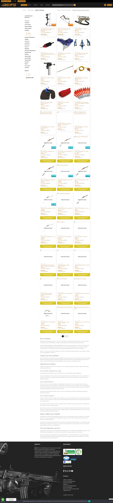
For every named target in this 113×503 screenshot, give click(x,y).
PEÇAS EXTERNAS (28, 58)
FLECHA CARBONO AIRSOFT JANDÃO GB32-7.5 (82, 266)
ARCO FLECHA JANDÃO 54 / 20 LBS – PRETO (82, 209)
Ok (89, 501)
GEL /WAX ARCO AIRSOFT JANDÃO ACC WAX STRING (47, 127)
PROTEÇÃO (27, 61)
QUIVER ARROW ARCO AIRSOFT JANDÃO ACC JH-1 (81, 29)
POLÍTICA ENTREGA (67, 487)
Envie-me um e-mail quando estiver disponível (48, 161)
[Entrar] (105, 5)
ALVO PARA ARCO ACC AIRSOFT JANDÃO (81, 237)
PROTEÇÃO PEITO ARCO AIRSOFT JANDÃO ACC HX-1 (64, 54)
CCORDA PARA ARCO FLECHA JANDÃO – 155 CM (63, 322)
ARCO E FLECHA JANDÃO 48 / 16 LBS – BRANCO (48, 237)
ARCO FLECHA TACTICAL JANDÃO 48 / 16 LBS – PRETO (65, 209)
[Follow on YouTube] (15, 1)
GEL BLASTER (27, 43)
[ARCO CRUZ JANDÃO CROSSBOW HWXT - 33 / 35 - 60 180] (65, 19)
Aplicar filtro (29, 77)
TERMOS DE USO (67, 490)
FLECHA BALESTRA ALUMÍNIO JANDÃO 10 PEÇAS (64, 266)
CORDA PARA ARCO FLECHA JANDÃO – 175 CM (65, 294)
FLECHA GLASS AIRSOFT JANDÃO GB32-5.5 (64, 78)
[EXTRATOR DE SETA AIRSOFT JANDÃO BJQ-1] (65, 93)
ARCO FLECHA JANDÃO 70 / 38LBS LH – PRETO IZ (81, 152)
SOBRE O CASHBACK (67, 480)
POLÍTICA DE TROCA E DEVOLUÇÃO (71, 489)
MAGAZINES (27, 48)
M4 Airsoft (27, 46)
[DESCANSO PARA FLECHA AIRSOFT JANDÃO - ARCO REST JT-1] (65, 116)
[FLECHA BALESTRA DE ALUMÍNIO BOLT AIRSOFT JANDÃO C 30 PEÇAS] (82, 93)
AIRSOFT (29, 5)
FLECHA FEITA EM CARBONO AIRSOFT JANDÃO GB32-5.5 (46, 294)
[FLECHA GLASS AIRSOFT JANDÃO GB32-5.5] (65, 68)
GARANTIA (65, 484)
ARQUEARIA (47, 5)
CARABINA (26, 39)
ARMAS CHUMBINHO (28, 26)
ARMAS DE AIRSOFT (28, 28)
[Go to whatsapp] (2, 499)
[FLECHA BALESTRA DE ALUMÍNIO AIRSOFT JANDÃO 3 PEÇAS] (82, 44)
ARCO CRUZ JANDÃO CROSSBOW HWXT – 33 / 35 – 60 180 (64, 29)
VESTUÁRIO (27, 67)
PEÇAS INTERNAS (28, 60)
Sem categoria (27, 65)
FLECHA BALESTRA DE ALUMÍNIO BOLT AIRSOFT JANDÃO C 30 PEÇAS (82, 103)
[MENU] (20, 5)
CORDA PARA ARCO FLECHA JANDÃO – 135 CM (82, 322)
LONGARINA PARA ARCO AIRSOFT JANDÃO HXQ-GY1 (81, 78)
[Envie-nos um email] (14, 1)
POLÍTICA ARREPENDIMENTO (69, 486)
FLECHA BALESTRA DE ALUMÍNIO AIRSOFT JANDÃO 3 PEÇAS (81, 54)
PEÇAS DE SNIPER (28, 56)
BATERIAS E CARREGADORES (30, 37)
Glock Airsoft (27, 44)
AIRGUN (41, 5)
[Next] (67, 336)
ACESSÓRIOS (27, 22)
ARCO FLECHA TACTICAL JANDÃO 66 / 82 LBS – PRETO (65, 152)
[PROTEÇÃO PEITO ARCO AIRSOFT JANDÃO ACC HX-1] (65, 44)
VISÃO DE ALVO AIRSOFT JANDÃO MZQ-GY (47, 78)
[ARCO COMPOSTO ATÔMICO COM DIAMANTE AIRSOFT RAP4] (48, 19)
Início (24, 10)
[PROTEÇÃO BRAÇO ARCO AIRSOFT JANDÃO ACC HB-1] (82, 117)
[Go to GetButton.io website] (3, 501)
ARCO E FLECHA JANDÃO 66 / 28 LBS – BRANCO (65, 180)
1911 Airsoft (27, 20)
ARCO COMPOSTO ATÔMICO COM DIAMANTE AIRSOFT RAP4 (47, 29)
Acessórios (28, 32)
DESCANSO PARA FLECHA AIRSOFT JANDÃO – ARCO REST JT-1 (65, 124)
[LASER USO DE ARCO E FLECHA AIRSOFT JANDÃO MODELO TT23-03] (48, 44)
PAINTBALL (35, 5)
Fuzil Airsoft (27, 41)
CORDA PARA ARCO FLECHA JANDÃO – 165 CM (48, 322)
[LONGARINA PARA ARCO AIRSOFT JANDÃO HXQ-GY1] (82, 68)
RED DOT (26, 63)
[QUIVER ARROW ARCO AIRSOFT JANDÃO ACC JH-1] (82, 19)
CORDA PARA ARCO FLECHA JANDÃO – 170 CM (82, 294)
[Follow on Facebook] (12, 1)
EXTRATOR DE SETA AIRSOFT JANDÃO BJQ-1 (63, 103)
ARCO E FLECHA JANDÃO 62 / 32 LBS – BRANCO (48, 209)
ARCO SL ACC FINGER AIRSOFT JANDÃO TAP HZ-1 (47, 103)
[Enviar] (75, 5)
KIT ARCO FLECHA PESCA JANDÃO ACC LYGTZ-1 (64, 237)
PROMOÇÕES (24, 5)
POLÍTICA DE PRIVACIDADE (69, 481)
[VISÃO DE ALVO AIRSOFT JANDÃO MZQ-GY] (48, 68)
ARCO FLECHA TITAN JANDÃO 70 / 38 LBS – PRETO (47, 152)
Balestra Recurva (28, 35)
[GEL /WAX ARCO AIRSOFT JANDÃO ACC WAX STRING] (48, 117)
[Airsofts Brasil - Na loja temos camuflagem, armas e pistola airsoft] (9, 5)
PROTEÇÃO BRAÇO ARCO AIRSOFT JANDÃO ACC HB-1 (82, 127)
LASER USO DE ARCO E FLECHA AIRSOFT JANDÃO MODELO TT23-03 (48, 54)
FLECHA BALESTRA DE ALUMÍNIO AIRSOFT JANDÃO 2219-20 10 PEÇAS (48, 266)
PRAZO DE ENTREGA (67, 483)
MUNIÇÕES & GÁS (28, 52)
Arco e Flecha (28, 33)
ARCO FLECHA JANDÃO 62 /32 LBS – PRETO (82, 180)
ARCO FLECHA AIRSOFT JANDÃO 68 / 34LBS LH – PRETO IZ (48, 180)
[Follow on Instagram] (13, 1)
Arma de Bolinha (28, 24)
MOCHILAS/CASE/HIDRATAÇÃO (30, 50)
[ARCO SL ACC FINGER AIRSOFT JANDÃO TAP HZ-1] (48, 93)
